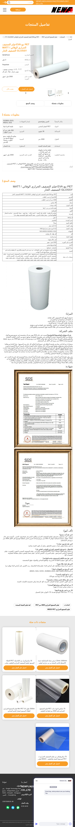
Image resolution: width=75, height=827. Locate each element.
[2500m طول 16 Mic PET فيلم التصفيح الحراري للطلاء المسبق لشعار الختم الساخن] (19, 690)
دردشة (18, 10)
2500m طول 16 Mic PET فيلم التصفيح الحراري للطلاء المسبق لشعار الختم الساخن (19, 710)
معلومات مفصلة (58, 103)
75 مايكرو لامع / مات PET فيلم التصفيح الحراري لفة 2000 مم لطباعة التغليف (52, 710)
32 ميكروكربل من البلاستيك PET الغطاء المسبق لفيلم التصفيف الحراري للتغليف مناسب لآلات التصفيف (19, 662)
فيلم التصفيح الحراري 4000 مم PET (47, 605)
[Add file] (70, 824)
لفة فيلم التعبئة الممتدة (23, 605)
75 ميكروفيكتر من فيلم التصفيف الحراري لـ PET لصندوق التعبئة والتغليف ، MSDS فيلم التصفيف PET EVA (52, 758)
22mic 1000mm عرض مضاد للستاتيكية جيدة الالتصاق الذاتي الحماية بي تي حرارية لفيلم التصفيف (52, 662)
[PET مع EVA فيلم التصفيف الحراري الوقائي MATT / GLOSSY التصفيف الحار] (47, 64)
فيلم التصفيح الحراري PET (49, 37)
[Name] (9, 2)
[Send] (36, 824)
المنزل (70, 37)
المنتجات (62, 37)
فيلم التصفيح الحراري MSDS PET (58, 609)
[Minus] (36, 781)
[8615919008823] (18, 807)
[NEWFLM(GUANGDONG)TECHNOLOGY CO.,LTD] (62, 10)
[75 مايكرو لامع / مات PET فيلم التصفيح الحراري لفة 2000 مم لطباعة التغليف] (52, 691)
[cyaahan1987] (13, 807)
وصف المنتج (30, 103)
